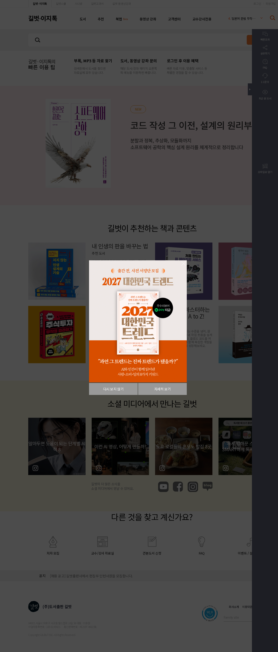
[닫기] (183, 263)
